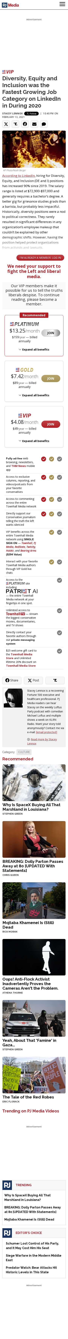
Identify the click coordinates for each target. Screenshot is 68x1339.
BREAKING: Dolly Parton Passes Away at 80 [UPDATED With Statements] (32, 866)
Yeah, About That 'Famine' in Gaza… (29, 1042)
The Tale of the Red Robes (28, 1097)
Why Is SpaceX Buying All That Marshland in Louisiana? (31, 807)
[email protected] (46, 732)
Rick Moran (9, 931)
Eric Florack (10, 1101)
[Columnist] (15, 697)
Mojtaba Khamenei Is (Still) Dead (28, 925)
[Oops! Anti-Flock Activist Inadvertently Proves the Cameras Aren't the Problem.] (34, 956)
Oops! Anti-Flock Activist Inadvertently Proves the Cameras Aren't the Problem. (30, 984)
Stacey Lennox (12, 113)
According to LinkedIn (18, 175)
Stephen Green (12, 814)
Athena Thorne (12, 992)
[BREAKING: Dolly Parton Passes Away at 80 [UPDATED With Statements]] (34, 839)
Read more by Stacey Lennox (42, 741)
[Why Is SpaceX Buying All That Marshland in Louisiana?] (34, 782)
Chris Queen (10, 875)
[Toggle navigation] (62, 4)
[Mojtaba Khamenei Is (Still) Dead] (34, 900)
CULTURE (24, 752)
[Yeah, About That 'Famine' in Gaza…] (34, 1018)
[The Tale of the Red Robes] (34, 1074)
